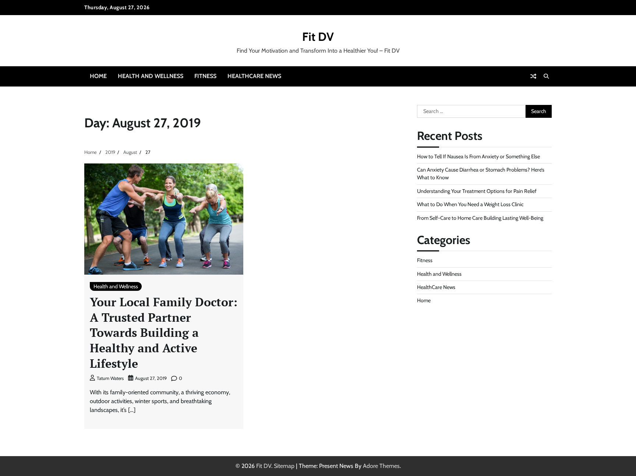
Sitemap (284, 465)
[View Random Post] (533, 76)
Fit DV (318, 36)
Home (98, 76)
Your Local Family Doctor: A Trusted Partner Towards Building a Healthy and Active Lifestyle (163, 332)
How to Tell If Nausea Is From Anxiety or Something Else (478, 156)
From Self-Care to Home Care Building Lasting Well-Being (480, 218)
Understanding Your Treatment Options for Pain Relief (477, 191)
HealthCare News (254, 76)
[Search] (546, 76)
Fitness (205, 76)
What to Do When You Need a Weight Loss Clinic (470, 204)
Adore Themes (381, 465)
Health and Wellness (150, 76)
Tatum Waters (110, 378)
